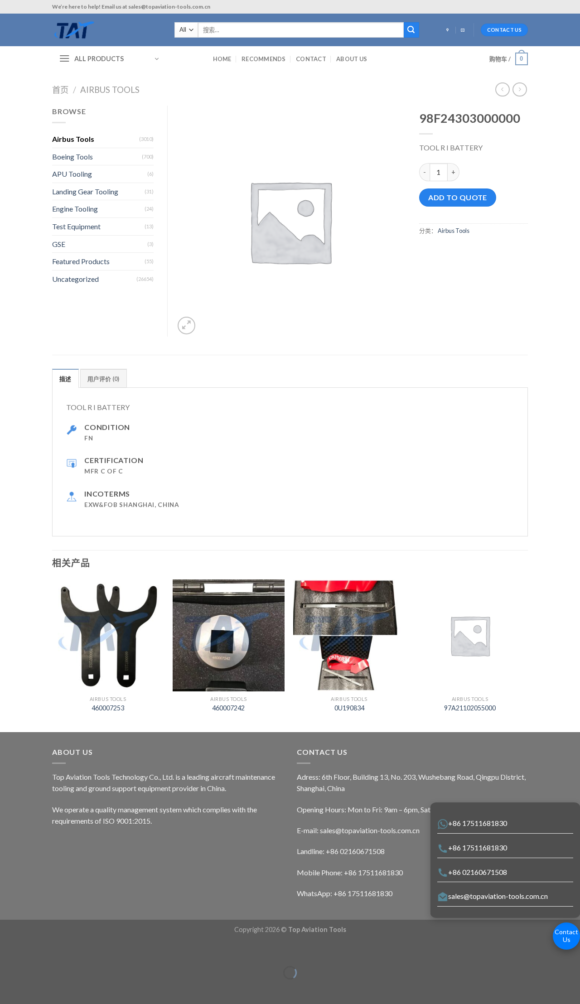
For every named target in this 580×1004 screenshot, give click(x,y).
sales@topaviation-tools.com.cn (498, 896)
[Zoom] (186, 325)
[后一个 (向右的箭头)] (35, 988)
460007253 (108, 708)
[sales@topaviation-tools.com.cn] (464, 30)
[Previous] (52, 655)
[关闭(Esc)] (9, 950)
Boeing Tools (72, 156)
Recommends (264, 59)
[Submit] (411, 30)
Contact (311, 59)
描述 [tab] (65, 378)
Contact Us (566, 935)
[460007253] (108, 635)
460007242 (228, 708)
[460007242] (229, 635)
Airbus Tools (110, 90)
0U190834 (349, 708)
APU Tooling (72, 173)
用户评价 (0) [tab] (103, 378)
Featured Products (81, 261)
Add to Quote (457, 197)
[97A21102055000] (470, 635)
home (222, 59)
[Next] (525, 655)
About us (351, 59)
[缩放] (35, 950)
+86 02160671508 (477, 872)
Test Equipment (76, 226)
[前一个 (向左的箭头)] (9, 988)
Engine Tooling (75, 208)
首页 (60, 90)
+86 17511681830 (477, 823)
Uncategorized (75, 279)
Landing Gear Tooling (85, 191)
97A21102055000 (470, 708)
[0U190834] (349, 635)
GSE (58, 244)
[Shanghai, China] (448, 30)
